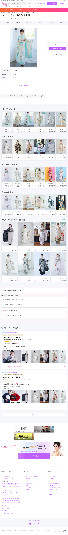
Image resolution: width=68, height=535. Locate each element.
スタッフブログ (17, 530)
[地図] (17, 343)
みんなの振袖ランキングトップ (8, 478)
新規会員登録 (52, 3)
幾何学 (15, 503)
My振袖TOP (4, 530)
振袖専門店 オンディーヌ (54, 483)
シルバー (9, 486)
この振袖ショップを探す (57, 48)
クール (17, 492)
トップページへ (65, 0)
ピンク (12, 483)
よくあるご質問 (42, 3)
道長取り (8, 503)
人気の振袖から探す (18, 6)
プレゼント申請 (32, 3)
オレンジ (17, 483)
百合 (8, 500)
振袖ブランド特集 (29, 485)
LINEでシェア (58, 54)
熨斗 (11, 502)
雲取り (3, 503)
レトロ (9, 494)
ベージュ (8, 483)
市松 (19, 503)
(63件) (10, 341)
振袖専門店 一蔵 (53, 489)
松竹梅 (17, 500)
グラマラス (4, 494)
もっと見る (62, 219)
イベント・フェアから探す (48, 6)
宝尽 (14, 502)
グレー (13, 486)
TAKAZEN (51, 478)
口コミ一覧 (4, 510)
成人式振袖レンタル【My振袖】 (6, 12)
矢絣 (12, 503)
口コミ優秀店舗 (29, 487)
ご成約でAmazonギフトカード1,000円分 (9, 332)
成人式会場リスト (32, 530)
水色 (7, 484)
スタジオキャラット (14, 12)
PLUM (50, 494)
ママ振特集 (28, 478)
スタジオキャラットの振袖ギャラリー (25, 12)
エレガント (7, 492)
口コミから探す (27, 6)
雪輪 (19, 502)
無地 (3, 498)
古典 (3, 492)
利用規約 (38, 530)
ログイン (63, 3)
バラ (3, 500)
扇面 (3, 502)
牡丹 (18, 498)
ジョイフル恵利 (52, 476)
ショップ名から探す (37, 6)
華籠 (8, 502)
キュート (13, 492)
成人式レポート (29, 483)
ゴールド (4, 486)
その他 (3, 488)
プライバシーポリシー (46, 530)
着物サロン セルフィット (54, 487)
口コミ (39, 22)
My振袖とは (10, 530)
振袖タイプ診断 (29, 489)
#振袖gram (51, 485)
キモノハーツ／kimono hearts (55, 480)
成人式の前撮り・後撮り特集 (32, 476)
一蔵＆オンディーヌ (53, 491)
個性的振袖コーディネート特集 (32, 480)
